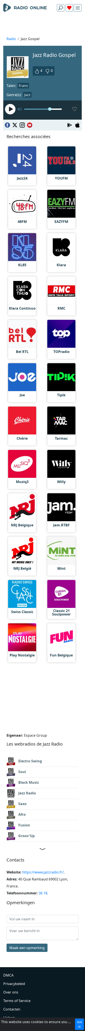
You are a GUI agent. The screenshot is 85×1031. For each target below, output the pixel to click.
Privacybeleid (14, 983)
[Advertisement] (42, 25)
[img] (78, 8)
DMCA (8, 975)
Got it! (79, 1024)
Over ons (10, 992)
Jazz (27, 94)
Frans (23, 85)
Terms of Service (17, 1000)
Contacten (11, 1009)
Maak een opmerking (27, 947)
